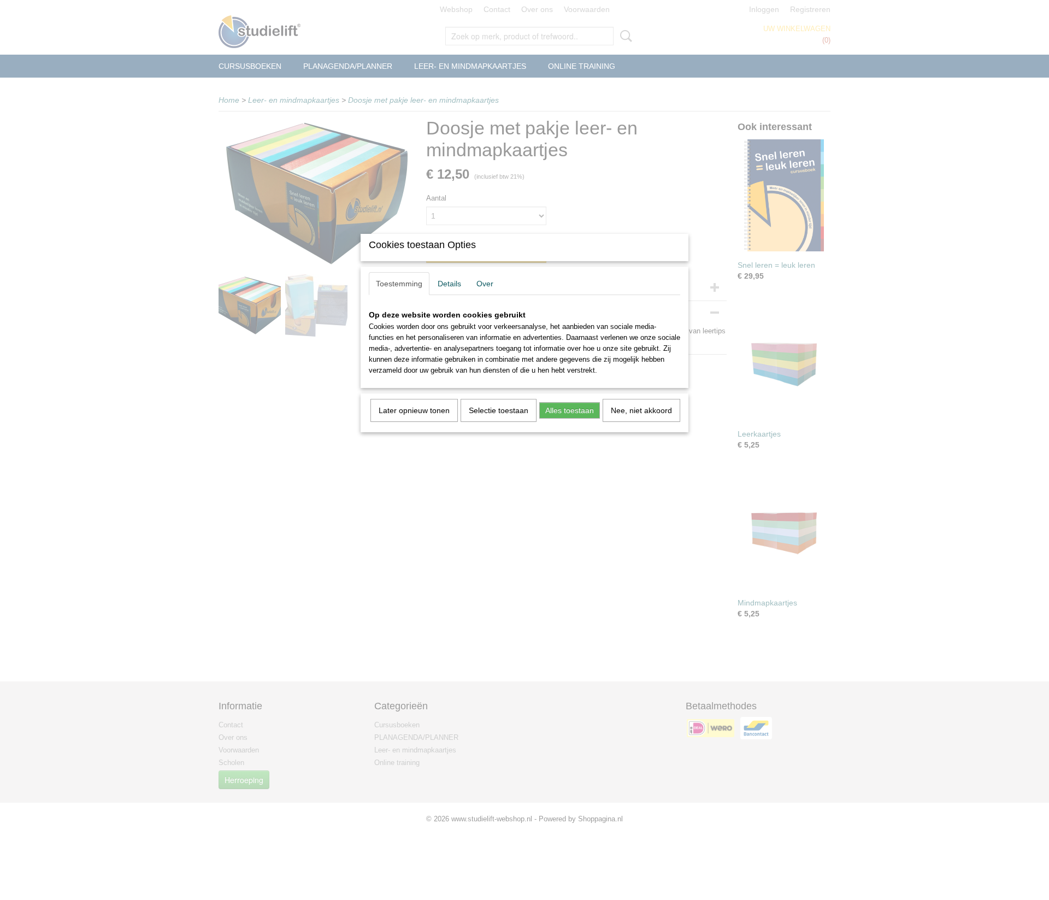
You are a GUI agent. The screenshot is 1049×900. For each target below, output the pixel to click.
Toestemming (399, 283)
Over (484, 283)
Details (449, 283)
